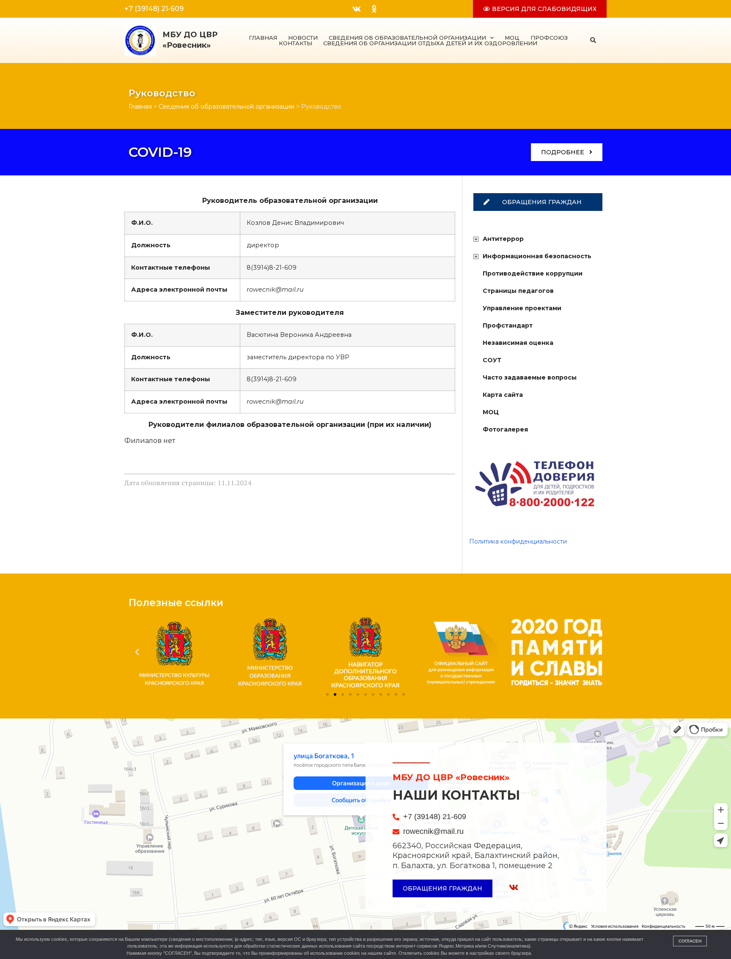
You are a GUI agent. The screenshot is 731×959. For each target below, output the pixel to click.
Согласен (690, 941)
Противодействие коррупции (533, 273)
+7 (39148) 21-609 (154, 9)
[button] (593, 40)
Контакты (295, 43)
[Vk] (356, 8)
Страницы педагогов (518, 291)
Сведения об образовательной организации (407, 38)
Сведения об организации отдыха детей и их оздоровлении (430, 43)
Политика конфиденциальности (518, 541)
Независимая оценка (518, 343)
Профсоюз (549, 38)
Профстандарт (508, 325)
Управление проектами (522, 308)
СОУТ (492, 360)
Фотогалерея (505, 429)
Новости (303, 38)
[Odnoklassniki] (374, 8)
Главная (263, 38)
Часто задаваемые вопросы (530, 377)
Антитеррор (503, 239)
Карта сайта (503, 395)
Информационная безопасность (537, 256)
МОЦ (512, 38)
